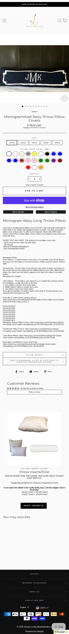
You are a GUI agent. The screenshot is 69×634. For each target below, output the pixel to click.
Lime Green (40, 160)
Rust (34, 167)
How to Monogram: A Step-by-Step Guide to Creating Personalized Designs (34, 361)
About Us (34, 592)
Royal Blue (9, 160)
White (9, 154)
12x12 (23, 143)
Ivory (15, 154)
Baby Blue (53, 154)
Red (28, 167)
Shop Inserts (34, 506)
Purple (53, 160)
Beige (21, 154)
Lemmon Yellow (34, 154)
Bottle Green (47, 160)
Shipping (26, 127)
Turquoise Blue (15, 160)
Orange (40, 167)
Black (47, 154)
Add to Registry (51, 212)
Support (34, 574)
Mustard (40, 154)
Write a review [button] (34, 392)
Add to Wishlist (18, 212)
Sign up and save (34, 600)
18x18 (57, 143)
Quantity (34, 174)
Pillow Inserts (34, 355)
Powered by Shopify (34, 631)
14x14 (34, 143)
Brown (21, 160)
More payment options (34, 207)
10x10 (11, 143)
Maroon (59, 160)
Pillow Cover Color (34, 149)
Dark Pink (34, 160)
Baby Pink (28, 160)
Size (34, 138)
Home (34, 112)
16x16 (45, 143)
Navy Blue (59, 154)
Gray (28, 154)
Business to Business (35, 583)
